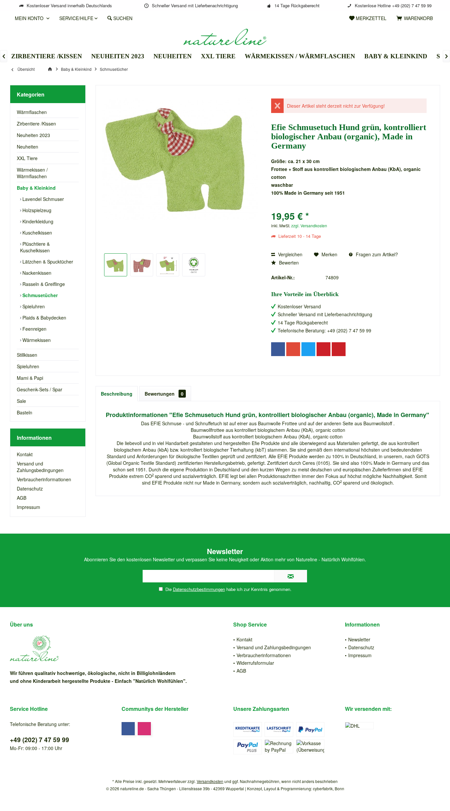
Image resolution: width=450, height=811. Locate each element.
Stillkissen (27, 354)
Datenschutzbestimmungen (199, 589)
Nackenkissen (36, 272)
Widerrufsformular (255, 662)
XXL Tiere (27, 158)
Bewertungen (164, 393)
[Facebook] (278, 349)
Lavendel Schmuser (42, 199)
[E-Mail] (339, 349)
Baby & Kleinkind (36, 187)
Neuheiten (27, 146)
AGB (21, 497)
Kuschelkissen (36, 232)
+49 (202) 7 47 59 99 (39, 739)
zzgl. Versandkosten (309, 225)
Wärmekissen (36, 340)
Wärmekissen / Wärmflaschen (32, 173)
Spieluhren (33, 306)
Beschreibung (116, 393)
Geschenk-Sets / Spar (39, 389)
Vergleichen (289, 254)
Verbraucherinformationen (44, 479)
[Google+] (293, 349)
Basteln (24, 412)
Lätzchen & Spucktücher (47, 261)
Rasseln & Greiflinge (43, 284)
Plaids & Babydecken (43, 317)
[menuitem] (415, 18)
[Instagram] (144, 728)
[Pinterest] (323, 349)
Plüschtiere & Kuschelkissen (35, 247)
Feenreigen (33, 328)
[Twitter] (308, 349)
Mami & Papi (30, 378)
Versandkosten (210, 781)
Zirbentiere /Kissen (36, 123)
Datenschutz (30, 488)
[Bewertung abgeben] (349, 207)
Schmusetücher (39, 295)
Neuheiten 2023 (33, 135)
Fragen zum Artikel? (376, 254)
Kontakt (25, 454)
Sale (21, 401)
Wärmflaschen (32, 112)
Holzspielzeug (36, 210)
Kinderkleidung (37, 221)
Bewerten (288, 262)
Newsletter (359, 639)
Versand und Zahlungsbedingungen (40, 466)
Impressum (28, 507)
